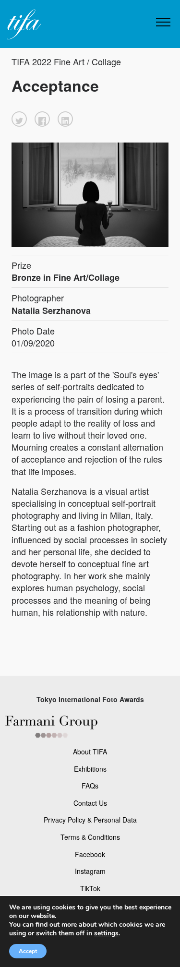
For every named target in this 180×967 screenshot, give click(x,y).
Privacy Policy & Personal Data (90, 819)
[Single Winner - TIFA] (23, 25)
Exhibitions (90, 769)
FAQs (90, 785)
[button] (19, 119)
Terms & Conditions (90, 837)
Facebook (90, 854)
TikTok (90, 888)
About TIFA (90, 751)
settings (106, 933)
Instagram (90, 871)
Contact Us (90, 803)
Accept (28, 951)
